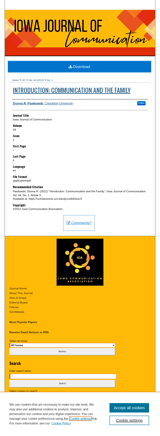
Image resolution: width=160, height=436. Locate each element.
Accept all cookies (129, 408)
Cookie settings (80, 418)
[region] (80, 414)
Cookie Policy (61, 423)
